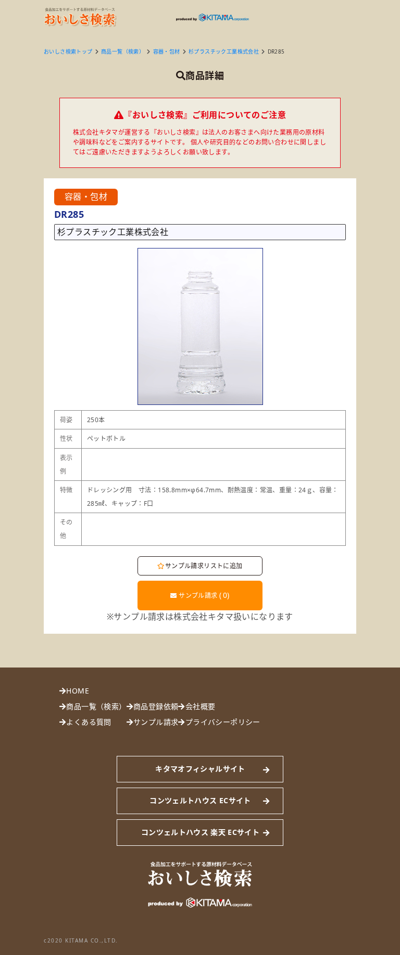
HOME (77, 691)
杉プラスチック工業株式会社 (224, 51)
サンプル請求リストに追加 (204, 565)
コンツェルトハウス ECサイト (200, 800)
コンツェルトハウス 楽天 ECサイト (200, 832)
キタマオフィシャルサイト (200, 769)
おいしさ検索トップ (68, 51)
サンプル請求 (203, 595)
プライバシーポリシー (222, 722)
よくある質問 (88, 722)
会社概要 (200, 706)
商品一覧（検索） (122, 51)
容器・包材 (166, 51)
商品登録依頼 (155, 706)
